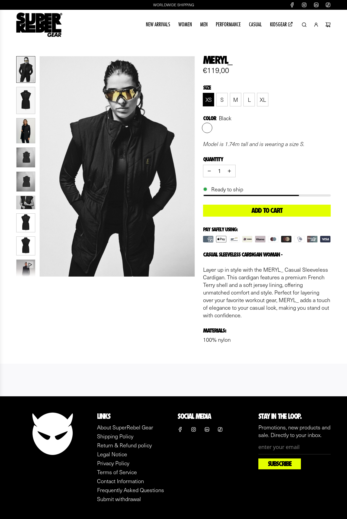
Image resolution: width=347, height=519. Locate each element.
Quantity (213, 159)
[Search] (304, 25)
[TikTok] (328, 5)
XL (263, 100)
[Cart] (328, 25)
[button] (46, 166)
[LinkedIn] (316, 5)
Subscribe (279, 464)
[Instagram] (304, 5)
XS (208, 100)
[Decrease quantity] (209, 171)
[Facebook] (292, 5)
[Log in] (316, 25)
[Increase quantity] (229, 171)
